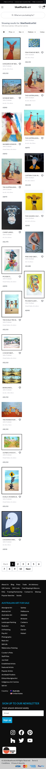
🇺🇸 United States (16, 693)
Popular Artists (7, 671)
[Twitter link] (23, 743)
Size (20, 32)
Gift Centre (6, 588)
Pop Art (4, 633)
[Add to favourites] (20, 64)
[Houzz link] (14, 743)
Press (18, 584)
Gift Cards (16, 588)
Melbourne (25, 611)
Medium (30, 32)
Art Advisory (33, 584)
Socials (19, 595)
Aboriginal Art (7, 608)
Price (10, 32)
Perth (23, 626)
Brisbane (24, 619)
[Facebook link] (23, 735)
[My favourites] (40, 7)
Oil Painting (6, 630)
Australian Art (7, 615)
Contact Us (28, 592)
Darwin (23, 630)
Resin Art (5, 640)
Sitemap (38, 592)
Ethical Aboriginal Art (9, 678)
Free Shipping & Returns (31, 588)
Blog (12, 584)
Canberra (24, 622)
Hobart (23, 633)
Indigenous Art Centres (10, 682)
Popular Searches (8, 595)
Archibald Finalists (8, 675)
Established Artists (9, 664)
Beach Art (5, 619)
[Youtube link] (31, 743)
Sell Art (4, 685)
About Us (5, 584)
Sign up (7, 720)
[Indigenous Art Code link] (23, 750)
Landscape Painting (9, 622)
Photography (6, 637)
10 (20, 569)
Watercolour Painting (9, 648)
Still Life (4, 644)
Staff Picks (5, 656)
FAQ (3, 592)
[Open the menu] (2, 7)
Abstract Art (6, 611)
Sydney (23, 608)
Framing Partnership (14, 592)
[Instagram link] (14, 735)
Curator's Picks (7, 653)
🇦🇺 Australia (14, 691)
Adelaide (24, 615)
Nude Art (5, 626)
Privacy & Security (18, 763)
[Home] (23, 7)
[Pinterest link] (31, 735)
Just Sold (5, 660)
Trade (24, 584)
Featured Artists (8, 667)
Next (28, 569)
